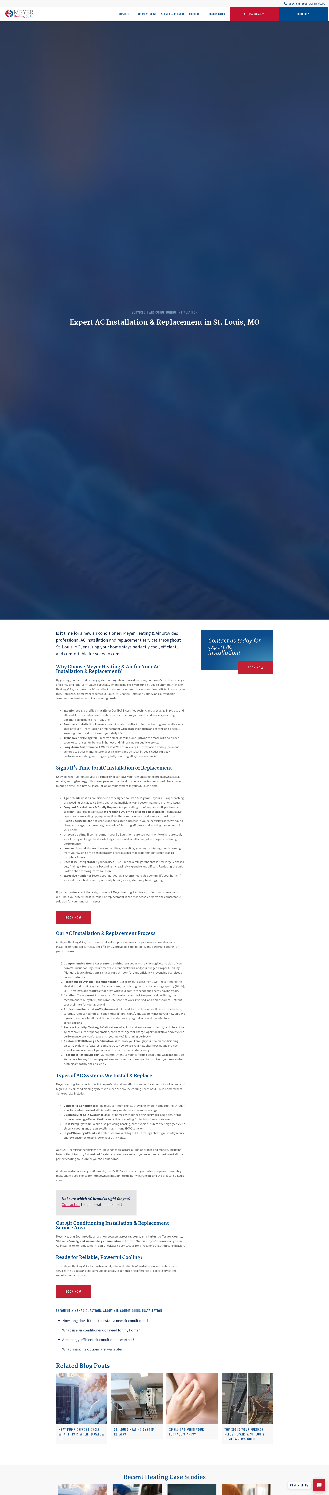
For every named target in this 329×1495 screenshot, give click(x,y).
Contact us (71, 1204)
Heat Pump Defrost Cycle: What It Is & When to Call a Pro (81, 1434)
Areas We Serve (147, 14)
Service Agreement (172, 14)
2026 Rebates (217, 14)
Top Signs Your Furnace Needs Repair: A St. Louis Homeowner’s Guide (244, 1434)
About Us (194, 14)
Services (124, 14)
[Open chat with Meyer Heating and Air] (319, 1485)
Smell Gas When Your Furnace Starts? (186, 1431)
